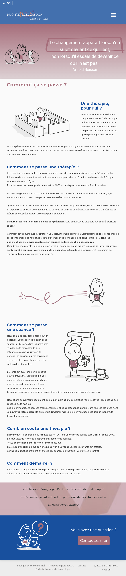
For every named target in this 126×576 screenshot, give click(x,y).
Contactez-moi (93, 540)
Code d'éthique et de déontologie (52, 569)
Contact (82, 565)
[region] (63, 59)
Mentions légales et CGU (61, 565)
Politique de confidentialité (31, 565)
